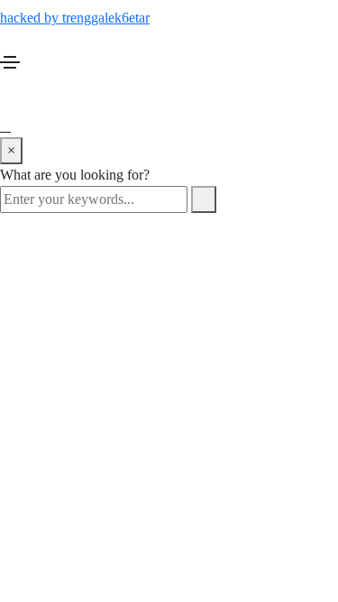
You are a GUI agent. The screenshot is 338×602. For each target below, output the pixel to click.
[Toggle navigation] (10, 62)
